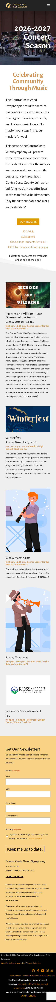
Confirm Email (12, 815)
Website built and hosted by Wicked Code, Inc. (21, 963)
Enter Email (11, 803)
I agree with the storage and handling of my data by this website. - (28, 836)
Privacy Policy (35, 838)
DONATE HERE (28, 995)
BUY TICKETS (28, 221)
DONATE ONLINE (14, 876)
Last (8, 789)
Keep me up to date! (25, 848)
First (8, 776)
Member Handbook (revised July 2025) (39, 975)
